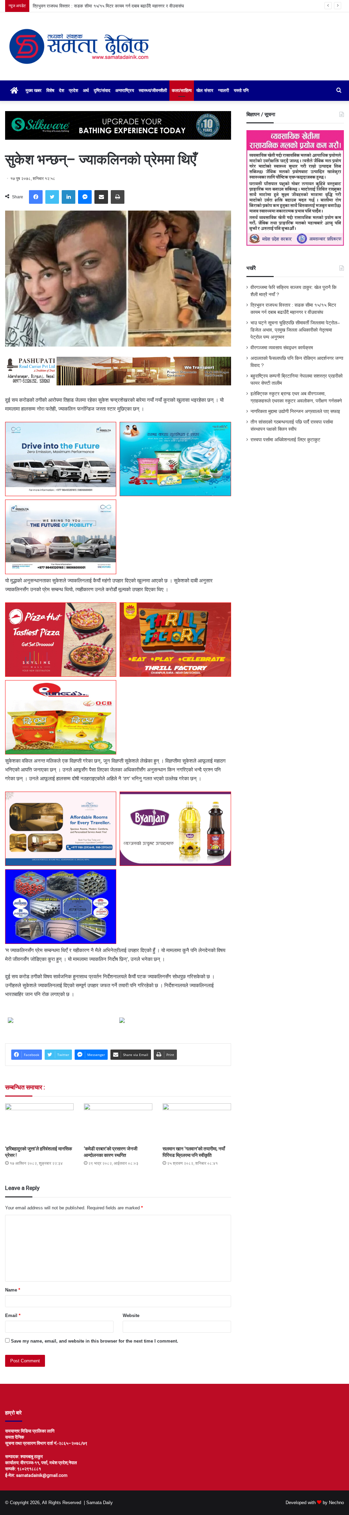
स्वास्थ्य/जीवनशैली (153, 90)
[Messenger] (85, 197)
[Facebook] (36, 197)
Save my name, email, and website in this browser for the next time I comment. (94, 1341)
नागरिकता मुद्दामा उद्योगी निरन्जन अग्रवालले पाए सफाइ (295, 411)
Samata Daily (99, 1502)
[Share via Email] (101, 197)
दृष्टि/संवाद (102, 90)
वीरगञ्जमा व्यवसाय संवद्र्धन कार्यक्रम (282, 347)
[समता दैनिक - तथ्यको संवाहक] (79, 46)
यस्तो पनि (241, 90)
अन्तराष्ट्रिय (124, 90)
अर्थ (86, 90)
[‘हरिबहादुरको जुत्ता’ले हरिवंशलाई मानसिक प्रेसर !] (39, 1122)
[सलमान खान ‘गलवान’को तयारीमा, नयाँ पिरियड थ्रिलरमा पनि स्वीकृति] (197, 1122)
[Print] (117, 197)
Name (12, 1289)
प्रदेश (73, 90)
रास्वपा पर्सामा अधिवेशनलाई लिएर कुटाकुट (285, 439)
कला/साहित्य (182, 90)
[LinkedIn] (68, 197)
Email (12, 1315)
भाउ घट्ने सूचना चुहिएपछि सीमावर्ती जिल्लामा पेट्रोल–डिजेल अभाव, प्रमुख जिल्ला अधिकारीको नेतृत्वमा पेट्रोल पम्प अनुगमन (130, 6)
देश (61, 90)
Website (131, 1315)
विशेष (50, 90)
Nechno (336, 1502)
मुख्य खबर (34, 90)
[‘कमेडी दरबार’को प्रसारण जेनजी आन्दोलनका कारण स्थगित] (118, 1122)
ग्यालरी (223, 90)
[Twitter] (52, 197)
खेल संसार (204, 90)
